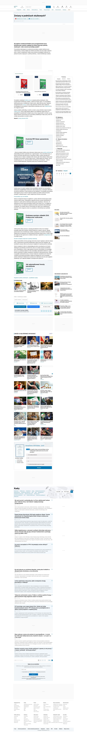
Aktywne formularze (62, 139)
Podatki (15, 661)
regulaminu (33, 642)
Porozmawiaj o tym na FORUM (21, 196)
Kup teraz (27, 94)
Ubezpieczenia (36, 464)
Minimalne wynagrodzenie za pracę (62, 154)
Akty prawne (36, 671)
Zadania (15, 675)
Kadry (24, 9)
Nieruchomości (58, 9)
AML (54, 667)
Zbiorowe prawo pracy (29, 464)
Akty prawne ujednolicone (38, 678)
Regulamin (43, 685)
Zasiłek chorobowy (59, 160)
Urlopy (33, 461)
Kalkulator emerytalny (60, 135)
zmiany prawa (24, 299)
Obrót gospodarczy (17, 663)
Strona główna (16, 12)
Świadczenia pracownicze (40, 461)
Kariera (48, 685)
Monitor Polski (36, 674)
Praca (35, 666)
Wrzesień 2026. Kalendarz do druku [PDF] (63, 106)
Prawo (41, 9)
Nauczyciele (26, 675)
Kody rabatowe (65, 675)
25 (59, 173)
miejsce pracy (17, 111)
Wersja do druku (21, 303)
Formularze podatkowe (66, 678)
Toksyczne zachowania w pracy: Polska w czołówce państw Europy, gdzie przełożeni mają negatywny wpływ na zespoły (63, 96)
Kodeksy (35, 679)
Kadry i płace (16, 678)
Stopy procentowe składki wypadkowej (63, 150)
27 (63, 173)
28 (65, 173)
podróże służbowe (18, 299)
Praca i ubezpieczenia (47, 663)
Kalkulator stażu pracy (47, 678)
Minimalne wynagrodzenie (57, 674)
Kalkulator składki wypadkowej (61, 132)
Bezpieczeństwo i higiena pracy (61, 146)
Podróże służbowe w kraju (57, 673)
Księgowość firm (17, 659)
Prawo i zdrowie (36, 668)
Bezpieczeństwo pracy (31, 465)
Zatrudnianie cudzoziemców (61, 273)
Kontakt (55, 685)
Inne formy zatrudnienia (18, 465)
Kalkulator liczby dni (59, 118)
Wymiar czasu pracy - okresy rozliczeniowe (63, 159)
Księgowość (19, 9)
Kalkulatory (60, 117)
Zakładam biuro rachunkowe (57, 661)
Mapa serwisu (66, 685)
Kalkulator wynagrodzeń (60, 121)
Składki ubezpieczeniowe (57, 675)
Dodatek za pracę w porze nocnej (62, 156)
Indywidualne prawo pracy (18, 464)
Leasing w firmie (46, 666)
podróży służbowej (47, 152)
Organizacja (16, 673)
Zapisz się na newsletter (48, 303)
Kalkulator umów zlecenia (60, 124)
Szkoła (25, 674)
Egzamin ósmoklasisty (27, 680)
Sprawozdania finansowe (57, 666)
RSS (52, 685)
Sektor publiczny (35, 9)
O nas (15, 685)
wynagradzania (47, 234)
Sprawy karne (36, 662)
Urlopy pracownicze (59, 145)
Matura (25, 679)
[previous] (38, 631)
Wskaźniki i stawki (56, 671)
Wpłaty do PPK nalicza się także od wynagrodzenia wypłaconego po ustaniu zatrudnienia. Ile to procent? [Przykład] (63, 109)
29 (68, 173)
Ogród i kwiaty (65, 666)
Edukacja (64, 9)
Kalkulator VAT (46, 675)
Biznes (28, 9)
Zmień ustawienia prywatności (33, 685)
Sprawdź (29, 142)
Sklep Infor (35, 667)
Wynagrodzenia (59, 143)
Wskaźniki (59, 148)
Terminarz (59, 170)
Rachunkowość (16, 662)
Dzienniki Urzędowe (37, 675)
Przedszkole (26, 673)
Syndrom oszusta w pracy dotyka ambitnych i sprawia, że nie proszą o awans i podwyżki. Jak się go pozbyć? (64, 102)
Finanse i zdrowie (46, 667)
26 (61, 173)
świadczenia (47, 106)
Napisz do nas (34, 303)
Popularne (58, 78)
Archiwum (64, 674)
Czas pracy (58, 140)
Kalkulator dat (58, 120)
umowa (24, 104)
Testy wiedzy (26, 681)
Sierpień (66, 170)
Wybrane (68, 78)
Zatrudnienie (28, 461)
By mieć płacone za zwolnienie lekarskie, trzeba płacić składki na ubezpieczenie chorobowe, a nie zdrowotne (63, 93)
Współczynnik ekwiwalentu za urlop (62, 153)
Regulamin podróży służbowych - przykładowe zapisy (26, 277)
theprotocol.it (65, 679)
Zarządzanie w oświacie (27, 678)
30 (70, 173)
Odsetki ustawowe (56, 678)
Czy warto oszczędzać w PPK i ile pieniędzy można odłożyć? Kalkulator (63, 90)
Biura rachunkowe (56, 659)
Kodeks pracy (22, 461)
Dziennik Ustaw (36, 673)
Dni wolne (57, 209)
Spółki (44, 662)
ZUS (24, 465)
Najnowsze (64, 78)
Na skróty (65, 671)
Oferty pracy (16, 467)
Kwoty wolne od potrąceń (60, 151)
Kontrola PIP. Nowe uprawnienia (37, 139)
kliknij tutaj (39, 649)
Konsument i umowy (37, 663)
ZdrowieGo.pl (65, 673)
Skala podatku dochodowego (58, 679)
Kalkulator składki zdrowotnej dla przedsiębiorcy (62, 130)
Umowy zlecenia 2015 (23, 118)
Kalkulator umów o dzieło (60, 126)
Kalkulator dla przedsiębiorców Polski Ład (63, 127)
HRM (24, 667)
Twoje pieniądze (47, 9)
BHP (24, 666)
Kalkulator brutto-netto (60, 123)
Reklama (60, 685)
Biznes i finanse (46, 661)
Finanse (64, 663)
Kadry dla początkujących (40, 465)
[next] (52, 631)
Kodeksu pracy (28, 100)
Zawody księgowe (17, 666)
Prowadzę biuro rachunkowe (57, 662)
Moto (52, 9)
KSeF (69, 9)
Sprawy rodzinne (36, 661)
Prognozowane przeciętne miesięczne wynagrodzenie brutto (63, 163)
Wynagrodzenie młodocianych (61, 157)
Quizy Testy (58, 165)
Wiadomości (24, 12)
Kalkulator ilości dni (47, 674)
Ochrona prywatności (22, 685)
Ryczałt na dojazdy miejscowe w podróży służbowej (25, 238)
